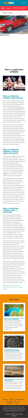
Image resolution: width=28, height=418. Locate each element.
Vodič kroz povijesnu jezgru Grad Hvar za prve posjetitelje (13, 318)
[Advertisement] (14, 51)
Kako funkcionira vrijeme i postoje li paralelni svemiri (12, 350)
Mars (12, 287)
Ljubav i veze (9, 401)
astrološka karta (16, 285)
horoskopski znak (7, 287)
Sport (15, 401)
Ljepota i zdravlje (19, 399)
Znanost (17, 403)
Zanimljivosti (10, 403)
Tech (19, 401)
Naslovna (5, 399)
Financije (11, 399)
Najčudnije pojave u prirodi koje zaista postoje (13, 379)
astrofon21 (18, 201)
